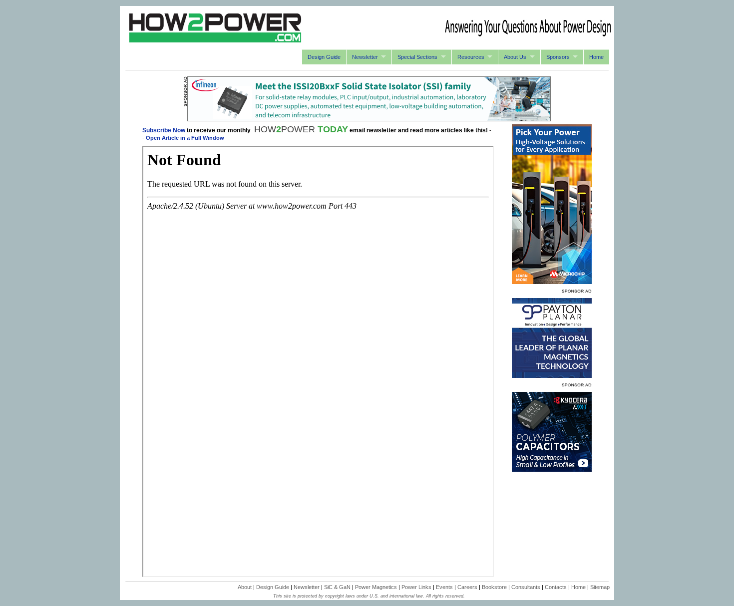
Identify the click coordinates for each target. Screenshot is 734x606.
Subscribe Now (163, 130)
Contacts (556, 587)
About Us (515, 57)
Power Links (416, 587)
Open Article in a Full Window (185, 138)
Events (444, 587)
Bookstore (494, 587)
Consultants (525, 587)
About (245, 587)
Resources (470, 57)
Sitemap (600, 587)
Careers (467, 587)
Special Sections (417, 57)
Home (596, 57)
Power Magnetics (376, 587)
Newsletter (365, 57)
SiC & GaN (337, 587)
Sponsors (558, 57)
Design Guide (324, 57)
